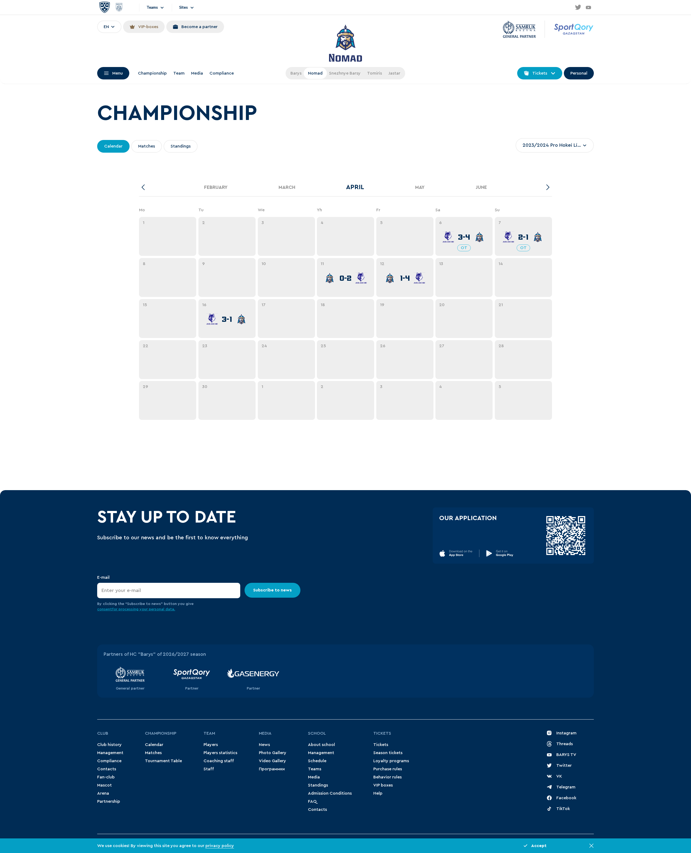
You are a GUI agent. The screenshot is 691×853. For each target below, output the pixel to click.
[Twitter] (577, 7)
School (317, 733)
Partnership (108, 801)
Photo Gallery (272, 753)
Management (110, 753)
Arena (103, 793)
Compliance (221, 73)
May (420, 187)
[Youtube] (588, 7)
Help (377, 793)
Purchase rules (387, 769)
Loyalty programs (391, 761)
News (264, 744)
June (481, 187)
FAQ (312, 801)
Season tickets (387, 753)
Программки (272, 769)
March (287, 187)
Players (211, 744)
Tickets (382, 733)
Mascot (104, 785)
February (216, 187)
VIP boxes (383, 785)
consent (104, 609)
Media (197, 73)
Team (179, 73)
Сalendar (154, 744)
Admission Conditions (330, 793)
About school (321, 744)
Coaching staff (219, 761)
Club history (109, 744)
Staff (209, 769)
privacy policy (219, 846)
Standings (318, 785)
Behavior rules (387, 777)
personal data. (162, 609)
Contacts (106, 769)
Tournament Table (163, 761)
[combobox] (554, 145)
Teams (314, 769)
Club (102, 733)
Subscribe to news (272, 590)
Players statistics (220, 753)
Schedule (317, 761)
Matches (153, 753)
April (355, 187)
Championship (152, 73)
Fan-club (106, 777)
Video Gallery (272, 761)
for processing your (130, 609)
